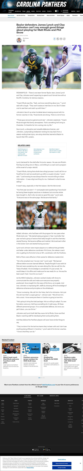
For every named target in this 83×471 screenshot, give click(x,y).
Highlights (16, 406)
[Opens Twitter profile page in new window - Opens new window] (24, 41)
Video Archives (16, 421)
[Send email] (61, 39)
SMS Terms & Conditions (70, 418)
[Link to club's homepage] (4, 11)
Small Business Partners (70, 426)
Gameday (30, 407)
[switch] (57, 11)
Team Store (56, 403)
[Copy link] (64, 39)
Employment (70, 403)
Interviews (16, 408)
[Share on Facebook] (54, 39)
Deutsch (2, 416)
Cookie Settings (62, 459)
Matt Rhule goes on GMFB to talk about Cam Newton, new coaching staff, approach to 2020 (23, 152)
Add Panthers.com (48, 385)
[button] (39, 377)
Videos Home (16, 403)
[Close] (80, 463)
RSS (70, 406)
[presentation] (80, 378)
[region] (41, 463)
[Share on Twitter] (57, 39)
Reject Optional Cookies (62, 463)
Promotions (56, 406)
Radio (2, 413)
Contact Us (70, 421)
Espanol (2, 419)
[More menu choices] (53, 11)
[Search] (61, 11)
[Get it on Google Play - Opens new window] (47, 450)
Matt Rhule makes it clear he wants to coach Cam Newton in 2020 (55, 150)
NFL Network (16, 411)
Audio (2, 407)
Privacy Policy (30, 467)
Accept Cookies (62, 467)
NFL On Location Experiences (43, 417)
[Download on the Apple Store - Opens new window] (35, 449)
